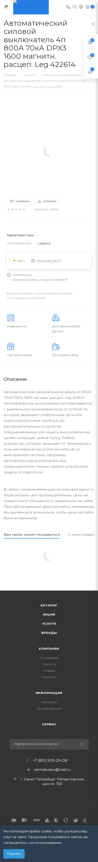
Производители (49, 708)
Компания (49, 648)
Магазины (49, 702)
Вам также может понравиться (32, 534)
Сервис (49, 724)
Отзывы (49, 670)
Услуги (49, 623)
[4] (20, 209)
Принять (14, 854)
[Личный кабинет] (81, 7)
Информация (49, 693)
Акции (49, 614)
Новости (49, 664)
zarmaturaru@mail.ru (52, 769)
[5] (24, 209)
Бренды (49, 633)
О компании (49, 658)
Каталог (49, 605)
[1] (8, 209)
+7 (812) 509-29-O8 (50, 761)
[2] (12, 209)
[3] (16, 209)
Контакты (49, 677)
